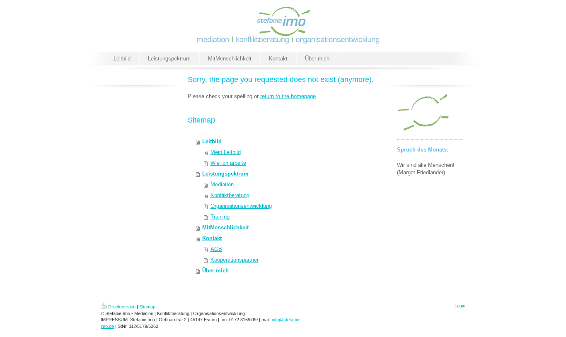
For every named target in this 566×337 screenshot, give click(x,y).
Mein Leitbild (225, 152)
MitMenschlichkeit (225, 227)
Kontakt (212, 238)
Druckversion (121, 306)
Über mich (215, 270)
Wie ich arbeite (228, 163)
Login (460, 305)
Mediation (222, 184)
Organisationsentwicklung (241, 206)
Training (220, 217)
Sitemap (147, 306)
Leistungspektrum (225, 174)
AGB (216, 249)
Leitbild (212, 141)
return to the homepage (288, 96)
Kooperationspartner (234, 260)
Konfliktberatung (229, 195)
